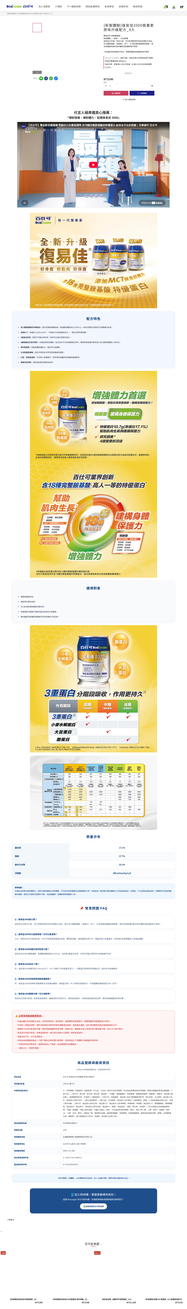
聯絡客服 (137, 6)
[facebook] (46, 78)
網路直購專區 (12, 13)
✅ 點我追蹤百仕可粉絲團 (93, 1206)
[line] (41, 78)
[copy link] (56, 78)
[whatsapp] (51, 78)
